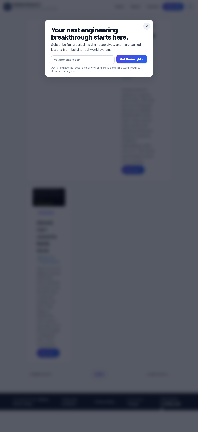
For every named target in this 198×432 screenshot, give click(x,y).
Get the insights (131, 59)
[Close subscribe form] (99, 216)
